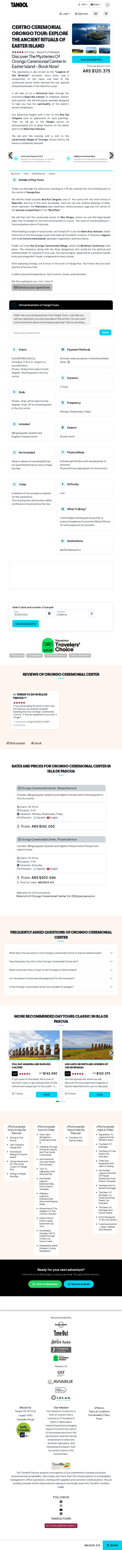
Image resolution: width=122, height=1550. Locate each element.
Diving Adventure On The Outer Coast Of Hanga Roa (19, 1165)
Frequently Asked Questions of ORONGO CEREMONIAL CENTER (61, 934)
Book (114, 1545)
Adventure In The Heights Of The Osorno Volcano (48, 1211)
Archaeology (35, 655)
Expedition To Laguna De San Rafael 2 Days (106, 1137)
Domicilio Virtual (25, 1419)
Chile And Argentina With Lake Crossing (106, 1163)
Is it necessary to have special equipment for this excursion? (42, 978)
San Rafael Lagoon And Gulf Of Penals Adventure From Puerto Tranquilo (107, 1175)
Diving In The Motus (16, 1139)
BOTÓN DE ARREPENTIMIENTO (61, 1525)
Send (105, 332)
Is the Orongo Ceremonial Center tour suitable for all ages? (41, 986)
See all (37, 742)
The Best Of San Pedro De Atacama (107, 1154)
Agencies (82, 13)
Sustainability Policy (99, 1415)
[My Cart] (106, 13)
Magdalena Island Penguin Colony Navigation (48, 1248)
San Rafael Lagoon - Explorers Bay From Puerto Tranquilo (46, 1183)
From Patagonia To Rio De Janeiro (108, 1218)
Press (99, 1418)
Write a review (17, 742)
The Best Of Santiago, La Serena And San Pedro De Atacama (107, 1197)
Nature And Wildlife (81, 655)
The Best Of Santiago (105, 1145)
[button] (10, 155)
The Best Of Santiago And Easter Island (105, 1210)
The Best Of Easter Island (76, 1139)
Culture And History (56, 655)
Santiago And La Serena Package (107, 1186)
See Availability (91, 59)
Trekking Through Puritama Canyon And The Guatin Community (48, 1150)
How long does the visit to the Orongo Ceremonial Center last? (43, 961)
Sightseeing (17, 655)
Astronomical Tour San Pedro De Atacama (47, 1162)
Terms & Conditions (99, 1411)
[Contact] (95, 13)
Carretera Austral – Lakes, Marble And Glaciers (107, 1226)
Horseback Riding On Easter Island (18, 1154)
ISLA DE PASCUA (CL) (23, 358)
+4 (102, 26)
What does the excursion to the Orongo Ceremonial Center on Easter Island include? (55, 952)
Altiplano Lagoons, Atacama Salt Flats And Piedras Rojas (48, 1198)
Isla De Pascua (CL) (70, 549)
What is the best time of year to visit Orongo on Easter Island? (43, 969)
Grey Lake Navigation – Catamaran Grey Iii (47, 1138)
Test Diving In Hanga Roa (17, 1146)
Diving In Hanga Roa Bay (18, 1175)
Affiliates (99, 1407)
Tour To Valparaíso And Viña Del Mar (47, 1171)
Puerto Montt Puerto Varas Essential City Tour (46, 1222)
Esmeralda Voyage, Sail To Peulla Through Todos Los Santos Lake (47, 1235)
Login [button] (65, 13)
